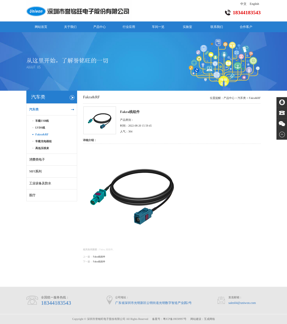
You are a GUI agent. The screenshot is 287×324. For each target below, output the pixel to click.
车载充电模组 (43, 141)
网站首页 (41, 26)
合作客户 (246, 26)
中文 (243, 3)
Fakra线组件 (99, 256)
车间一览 (158, 26)
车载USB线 (42, 120)
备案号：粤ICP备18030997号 (169, 319)
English (254, 3)
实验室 (187, 26)
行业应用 (129, 26)
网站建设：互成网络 (202, 319)
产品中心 (99, 26)
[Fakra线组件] (99, 133)
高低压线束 (42, 148)
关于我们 (70, 26)
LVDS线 (40, 127)
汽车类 (242, 98)
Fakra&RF (42, 134)
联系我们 (216, 26)
